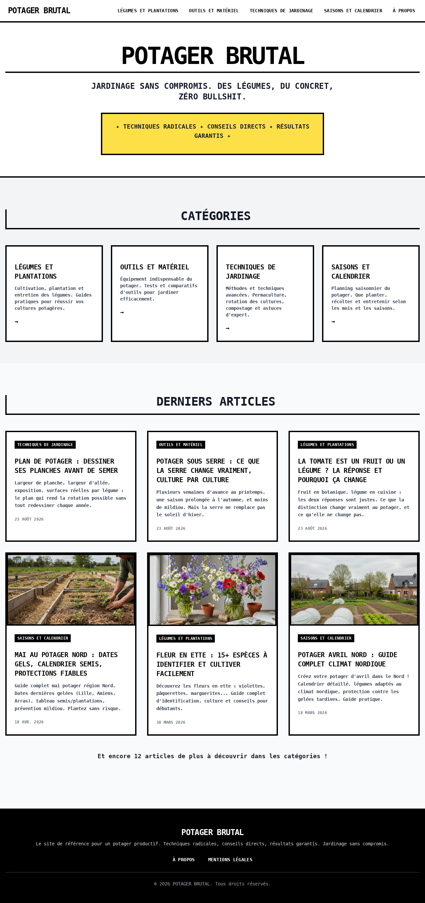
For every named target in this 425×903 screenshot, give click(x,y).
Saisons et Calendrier (353, 10)
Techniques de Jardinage (281, 10)
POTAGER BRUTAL (39, 10)
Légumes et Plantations (148, 10)
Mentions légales (230, 859)
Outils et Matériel (214, 10)
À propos (404, 10)
